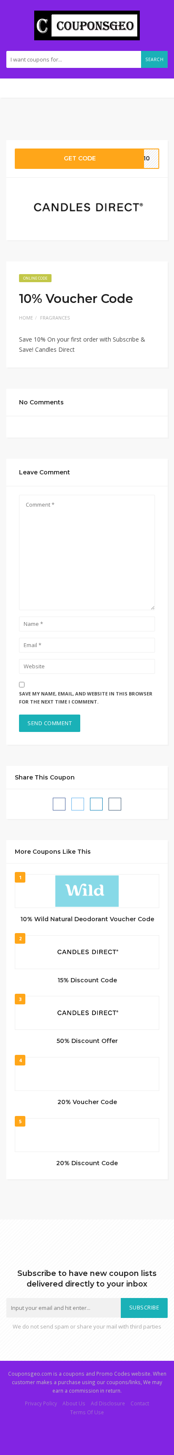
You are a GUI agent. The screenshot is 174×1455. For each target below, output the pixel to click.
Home (26, 317)
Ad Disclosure (108, 1403)
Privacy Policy (41, 1403)
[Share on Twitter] (77, 804)
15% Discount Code (87, 980)
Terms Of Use (87, 1412)
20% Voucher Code (87, 1102)
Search (154, 59)
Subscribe (144, 1307)
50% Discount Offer (87, 1041)
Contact (139, 1403)
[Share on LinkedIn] (96, 804)
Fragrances (55, 317)
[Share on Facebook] (59, 804)
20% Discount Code (87, 1163)
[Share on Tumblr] (115, 804)
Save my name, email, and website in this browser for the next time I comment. (85, 697)
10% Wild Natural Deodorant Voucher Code (87, 919)
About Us (74, 1403)
